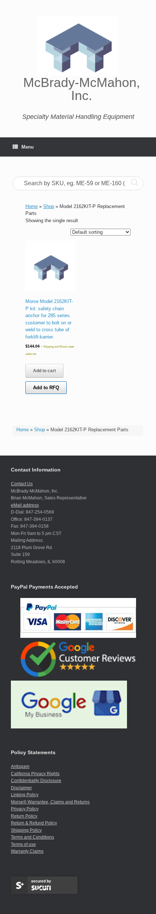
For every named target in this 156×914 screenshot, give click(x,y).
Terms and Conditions (32, 837)
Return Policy (24, 816)
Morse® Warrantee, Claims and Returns (50, 802)
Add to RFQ (46, 387)
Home (22, 429)
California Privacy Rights (35, 773)
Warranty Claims (27, 851)
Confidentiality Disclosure (36, 780)
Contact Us (22, 483)
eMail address (25, 505)
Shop (39, 429)
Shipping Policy (26, 830)
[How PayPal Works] (78, 636)
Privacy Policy (24, 808)
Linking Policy (24, 794)
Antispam (20, 766)
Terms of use (23, 844)
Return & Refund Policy (34, 823)
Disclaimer (21, 787)
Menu (27, 147)
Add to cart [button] (44, 370)
